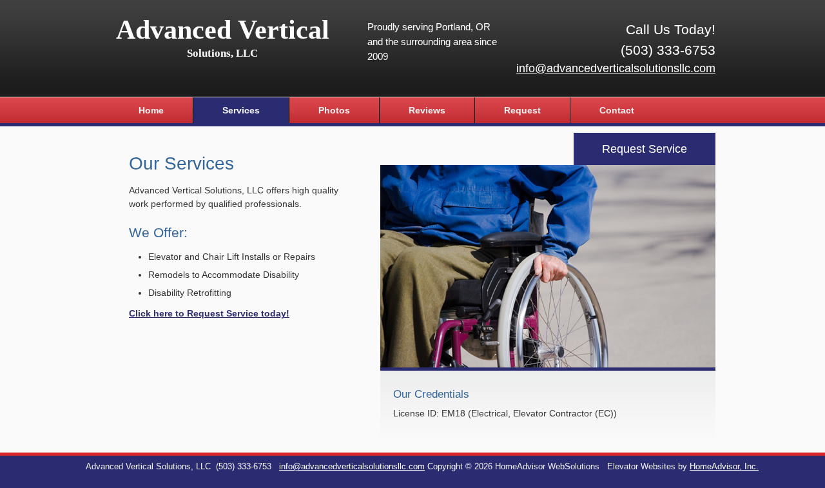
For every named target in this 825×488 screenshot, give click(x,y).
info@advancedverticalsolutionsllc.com (615, 68)
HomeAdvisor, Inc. (724, 466)
